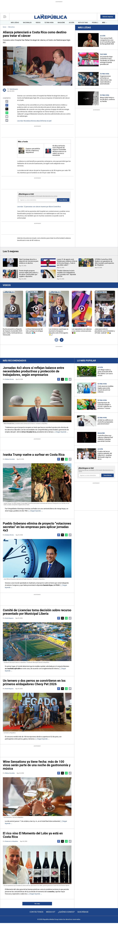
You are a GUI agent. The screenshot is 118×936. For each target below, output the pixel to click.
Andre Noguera (9, 618)
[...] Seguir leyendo (60, 432)
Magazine (101, 433)
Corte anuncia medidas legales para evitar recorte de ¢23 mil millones (105, 389)
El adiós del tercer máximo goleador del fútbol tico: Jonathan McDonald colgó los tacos (105, 455)
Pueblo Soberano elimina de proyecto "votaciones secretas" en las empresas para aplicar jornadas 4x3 (37, 527)
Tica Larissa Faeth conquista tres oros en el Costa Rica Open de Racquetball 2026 (107, 41)
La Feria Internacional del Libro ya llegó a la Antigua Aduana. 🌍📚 (34, 331)
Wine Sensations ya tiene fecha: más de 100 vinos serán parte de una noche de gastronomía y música (36, 765)
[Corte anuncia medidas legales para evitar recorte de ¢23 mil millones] (86, 388)
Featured (103, 54)
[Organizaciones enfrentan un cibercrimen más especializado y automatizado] (88, 79)
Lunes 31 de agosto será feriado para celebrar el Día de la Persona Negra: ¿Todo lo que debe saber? (67, 262)
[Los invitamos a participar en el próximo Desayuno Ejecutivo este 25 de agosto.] (59, 309)
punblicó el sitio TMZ (20, 511)
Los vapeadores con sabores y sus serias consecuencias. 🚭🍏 (82, 331)
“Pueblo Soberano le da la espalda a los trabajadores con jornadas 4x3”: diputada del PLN (66, 273)
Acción (102, 36)
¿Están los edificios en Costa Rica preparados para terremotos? (105, 422)
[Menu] (5, 16)
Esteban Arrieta (9, 379)
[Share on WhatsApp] (6, 112)
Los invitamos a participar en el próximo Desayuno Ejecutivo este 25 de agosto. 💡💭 (58, 332)
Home (4, 27)
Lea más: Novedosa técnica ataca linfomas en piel (34, 121)
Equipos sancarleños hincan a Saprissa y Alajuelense (33, 150)
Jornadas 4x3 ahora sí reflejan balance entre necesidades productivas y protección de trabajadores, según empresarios (33, 371)
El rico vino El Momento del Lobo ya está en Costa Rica (33, 835)
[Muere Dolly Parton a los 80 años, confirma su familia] (88, 98)
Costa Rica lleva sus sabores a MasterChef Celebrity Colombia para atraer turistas (105, 438)
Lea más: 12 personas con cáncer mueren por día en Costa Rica (39, 206)
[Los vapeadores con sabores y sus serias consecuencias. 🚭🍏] (82, 309)
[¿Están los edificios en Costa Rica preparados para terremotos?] (86, 420)
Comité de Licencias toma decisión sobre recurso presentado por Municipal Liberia (37, 611)
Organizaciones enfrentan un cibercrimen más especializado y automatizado (106, 80)
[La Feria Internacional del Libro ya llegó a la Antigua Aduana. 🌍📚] (36, 309)
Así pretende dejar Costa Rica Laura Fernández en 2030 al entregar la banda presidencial (107, 60)
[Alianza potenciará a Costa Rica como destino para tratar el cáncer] (37, 66)
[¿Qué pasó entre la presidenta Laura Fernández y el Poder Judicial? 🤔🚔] (105, 309)
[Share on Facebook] (6, 105)
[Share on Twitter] (6, 109)
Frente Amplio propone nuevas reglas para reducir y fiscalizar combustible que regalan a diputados (28, 273)
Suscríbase (82, 912)
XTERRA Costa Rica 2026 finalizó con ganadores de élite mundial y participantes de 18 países (104, 262)
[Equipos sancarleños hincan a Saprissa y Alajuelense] (21, 150)
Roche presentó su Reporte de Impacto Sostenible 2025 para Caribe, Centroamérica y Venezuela (12, 332)
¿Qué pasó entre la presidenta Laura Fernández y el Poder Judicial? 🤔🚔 (105, 331)
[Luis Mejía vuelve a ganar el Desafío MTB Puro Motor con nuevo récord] (86, 371)
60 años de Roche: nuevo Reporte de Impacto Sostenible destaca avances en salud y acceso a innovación (59, 150)
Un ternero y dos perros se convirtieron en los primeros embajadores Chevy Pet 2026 (34, 682)
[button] (107, 17)
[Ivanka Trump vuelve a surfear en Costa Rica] (37, 482)
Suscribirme (63, 200)
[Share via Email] (6, 116)
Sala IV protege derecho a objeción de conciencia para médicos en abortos (28, 261)
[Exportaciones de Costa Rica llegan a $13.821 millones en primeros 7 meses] (86, 404)
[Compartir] (6, 120)
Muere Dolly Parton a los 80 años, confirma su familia (107, 99)
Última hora (11, 27)
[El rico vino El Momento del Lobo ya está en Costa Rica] (37, 864)
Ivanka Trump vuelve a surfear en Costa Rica (34, 454)
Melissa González (10, 459)
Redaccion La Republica (11, 841)
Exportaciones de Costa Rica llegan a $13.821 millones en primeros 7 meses (104, 405)
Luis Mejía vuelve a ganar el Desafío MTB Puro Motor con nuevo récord (105, 372)
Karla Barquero (14, 89)
